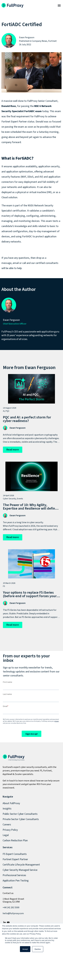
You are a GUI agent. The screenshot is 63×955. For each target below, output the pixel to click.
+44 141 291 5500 (11, 907)
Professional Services (14, 875)
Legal (6, 835)
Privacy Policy (10, 830)
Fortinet (52, 41)
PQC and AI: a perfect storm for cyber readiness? (27, 419)
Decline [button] (38, 949)
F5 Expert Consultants (15, 854)
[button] (59, 5)
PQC (7, 411)
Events (20, 498)
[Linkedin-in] (4, 922)
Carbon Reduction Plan (15, 840)
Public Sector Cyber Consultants (20, 814)
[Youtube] (8, 922)
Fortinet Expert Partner (15, 859)
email (16, 263)
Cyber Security (9, 498)
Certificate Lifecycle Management (21, 865)
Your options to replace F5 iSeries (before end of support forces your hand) (30, 596)
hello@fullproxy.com (13, 913)
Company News (39, 41)
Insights (7, 808)
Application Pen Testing (16, 880)
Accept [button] (25, 949)
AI (4, 411)
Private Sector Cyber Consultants (21, 819)
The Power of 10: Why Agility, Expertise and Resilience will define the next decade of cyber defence (30, 508)
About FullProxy (11, 803)
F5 (4, 586)
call (24, 263)
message (6, 263)
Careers (7, 824)
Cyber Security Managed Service (20, 870)
